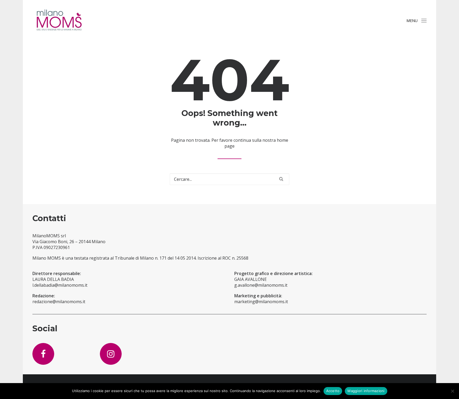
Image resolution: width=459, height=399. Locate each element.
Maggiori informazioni (365, 391)
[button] (424, 20)
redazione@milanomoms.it (58, 301)
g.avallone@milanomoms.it (260, 285)
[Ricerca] (229, 179)
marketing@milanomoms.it (261, 301)
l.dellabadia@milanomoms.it (59, 285)
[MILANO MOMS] (59, 20)
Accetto (333, 391)
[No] (452, 391)
